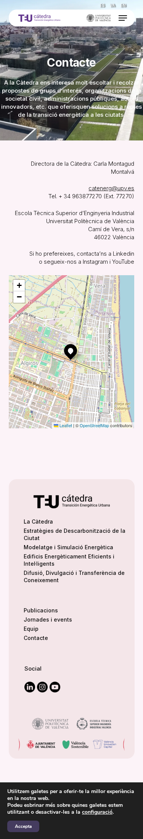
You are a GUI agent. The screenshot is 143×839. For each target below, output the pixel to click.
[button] (123, 18)
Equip (31, 628)
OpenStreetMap (94, 425)
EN (123, 5)
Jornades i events (48, 619)
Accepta (23, 826)
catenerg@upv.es (111, 188)
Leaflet (65, 425)
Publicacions (41, 610)
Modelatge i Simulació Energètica (68, 547)
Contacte (36, 638)
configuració (97, 812)
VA (112, 5)
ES (102, 5)
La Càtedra (38, 521)
